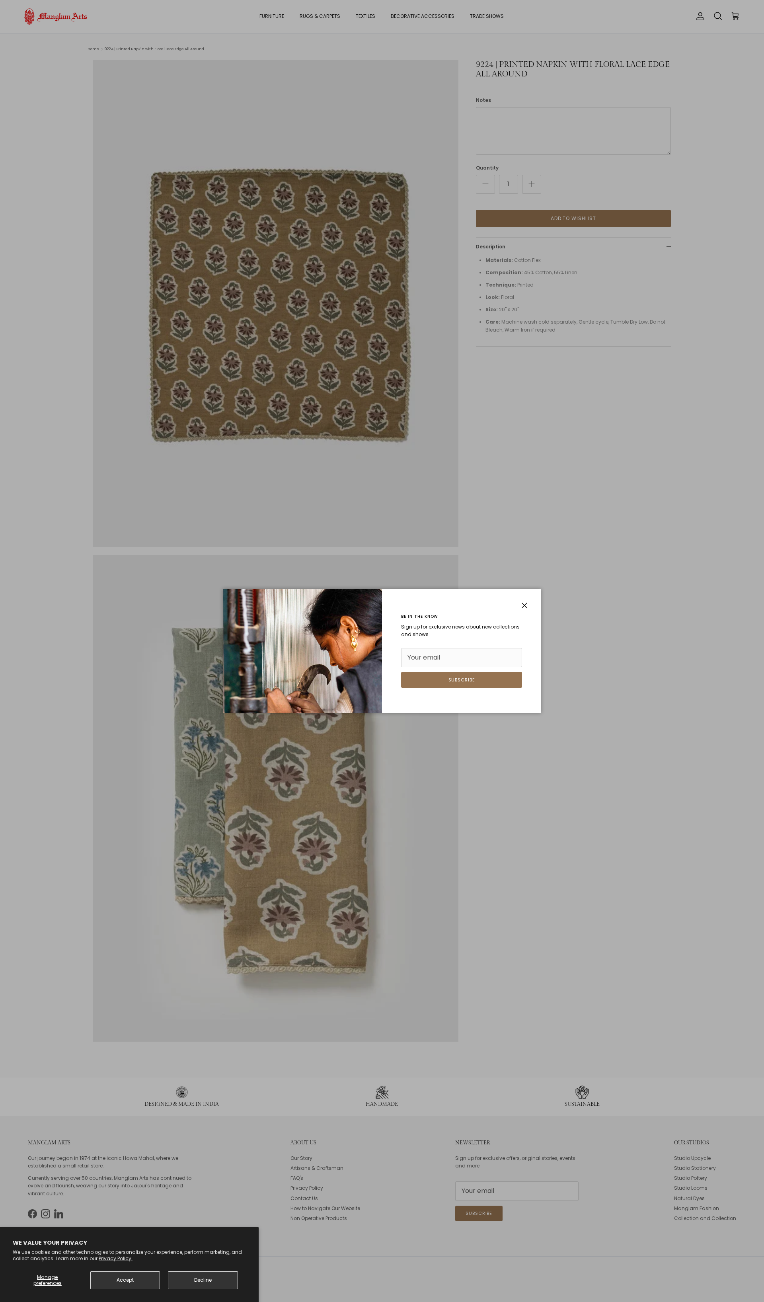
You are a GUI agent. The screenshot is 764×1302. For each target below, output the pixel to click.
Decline (203, 1280)
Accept (125, 1280)
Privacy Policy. (116, 1258)
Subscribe (461, 680)
